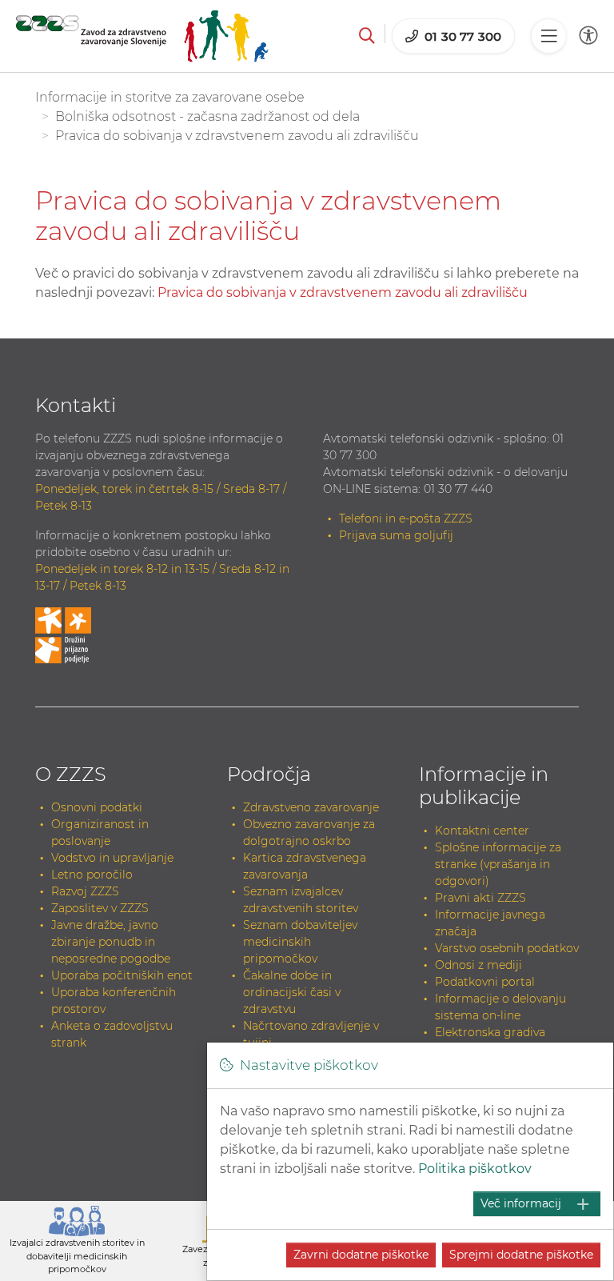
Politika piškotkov (475, 1168)
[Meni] (548, 36)
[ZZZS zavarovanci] (142, 36)
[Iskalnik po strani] (367, 36)
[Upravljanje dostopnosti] (588, 35)
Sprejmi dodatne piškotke (521, 1254)
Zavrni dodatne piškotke (361, 1254)
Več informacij (520, 1203)
